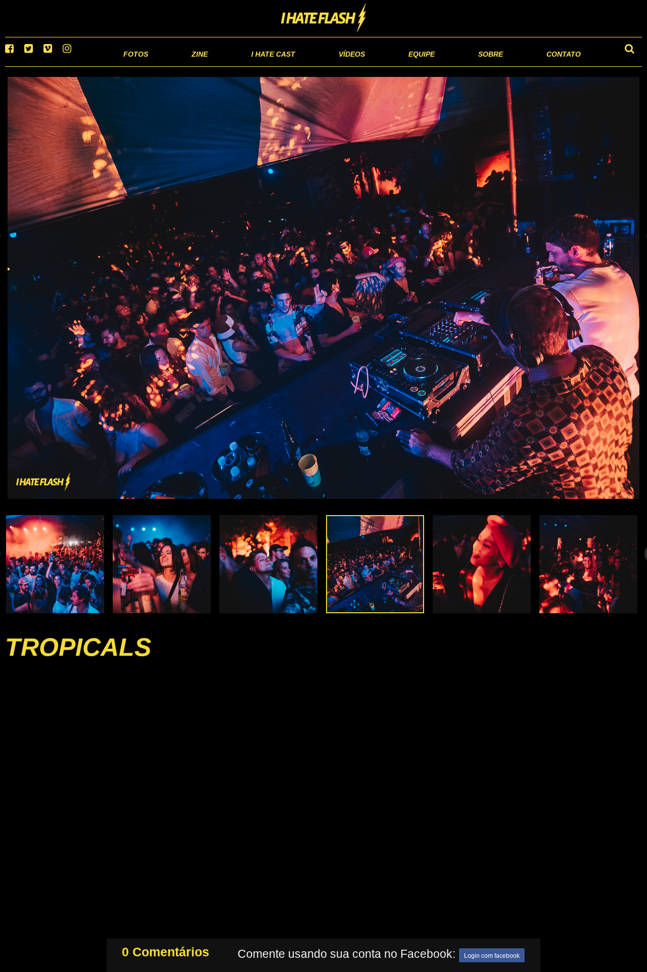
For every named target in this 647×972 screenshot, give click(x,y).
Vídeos (313, 65)
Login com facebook (492, 953)
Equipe (392, 65)
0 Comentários (165, 950)
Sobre (470, 65)
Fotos (65, 65)
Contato (554, 65)
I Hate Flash (323, 19)
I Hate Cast (219, 65)
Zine (134, 65)
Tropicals (78, 660)
